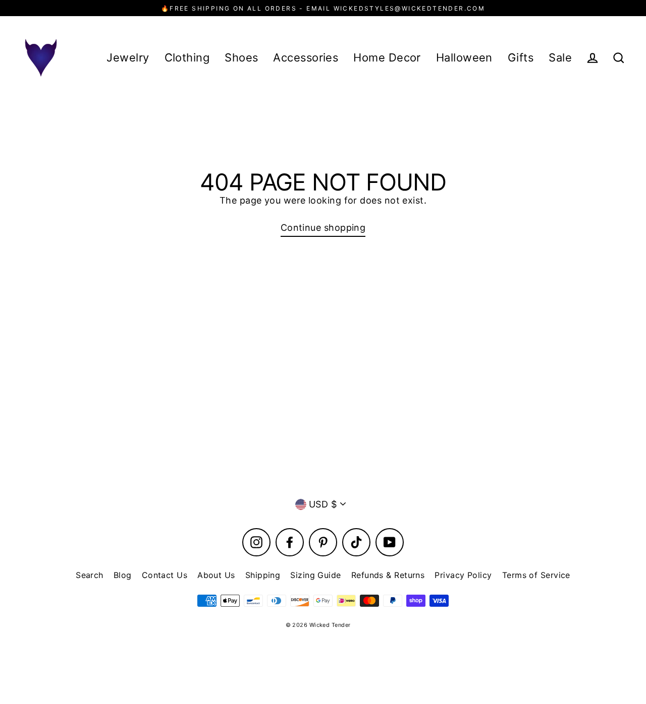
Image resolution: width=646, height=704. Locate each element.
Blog (123, 575)
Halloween (464, 57)
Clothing (187, 57)
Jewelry (127, 57)
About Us (216, 575)
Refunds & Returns (388, 575)
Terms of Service (536, 575)
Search (89, 575)
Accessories (305, 57)
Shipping (263, 575)
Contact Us (165, 575)
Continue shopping (323, 227)
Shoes (241, 57)
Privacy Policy (463, 575)
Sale (560, 57)
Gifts (520, 57)
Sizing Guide (315, 575)
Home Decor (387, 57)
